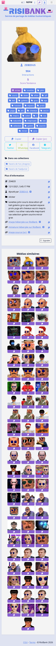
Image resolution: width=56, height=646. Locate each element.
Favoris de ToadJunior (17, 169)
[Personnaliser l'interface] (39, 2)
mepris (15, 115)
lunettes (30, 90)
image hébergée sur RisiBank (23, 221)
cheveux (33, 110)
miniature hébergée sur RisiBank (25, 227)
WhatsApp (23, 148)
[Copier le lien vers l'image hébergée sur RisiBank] (49, 222)
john (42, 90)
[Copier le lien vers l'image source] (49, 233)
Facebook (34, 148)
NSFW (29, 2)
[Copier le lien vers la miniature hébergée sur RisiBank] (49, 228)
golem (30, 126)
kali (13, 100)
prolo (41, 105)
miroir (24, 131)
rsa (44, 115)
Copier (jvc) (41, 138)
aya (45, 100)
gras (35, 131)
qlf (45, 95)
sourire (42, 126)
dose (25, 95)
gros (35, 100)
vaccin (46, 110)
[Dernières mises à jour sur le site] (34, 2)
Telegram (46, 148)
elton (35, 95)
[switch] (23, 2)
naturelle (17, 120)
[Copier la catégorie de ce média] (49, 197)
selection (17, 126)
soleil (27, 115)
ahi (22, 110)
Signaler (46, 240)
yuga (12, 110)
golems (24, 100)
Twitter (10, 148)
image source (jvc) (18, 232)
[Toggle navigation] (51, 2)
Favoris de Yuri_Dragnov (19, 164)
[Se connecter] (45, 2)
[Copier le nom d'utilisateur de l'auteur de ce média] (49, 192)
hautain (17, 105)
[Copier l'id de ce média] (49, 182)
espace (30, 105)
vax (44, 120)
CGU (25, 642)
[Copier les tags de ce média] (49, 203)
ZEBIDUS (30, 65)
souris (14, 95)
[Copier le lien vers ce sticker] (13, 268)
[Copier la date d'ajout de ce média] (49, 187)
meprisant (31, 120)
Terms (32, 642)
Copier (17, 138)
